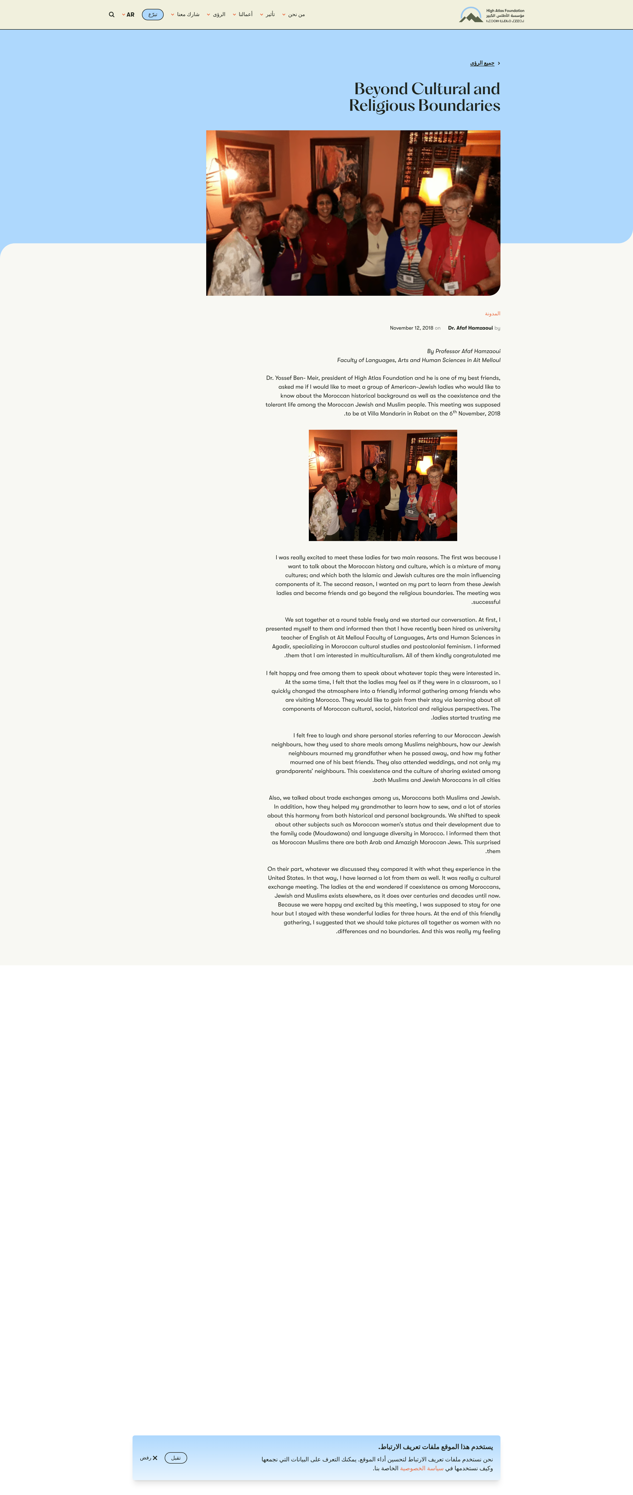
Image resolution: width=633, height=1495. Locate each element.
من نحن (296, 15)
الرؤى (219, 15)
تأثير (270, 15)
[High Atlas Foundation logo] (491, 14)
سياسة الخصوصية (422, 1468)
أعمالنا (246, 15)
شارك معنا (188, 15)
